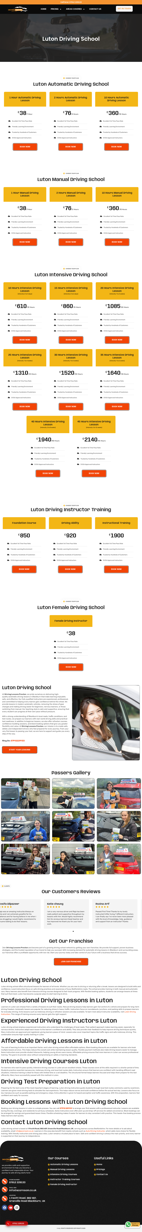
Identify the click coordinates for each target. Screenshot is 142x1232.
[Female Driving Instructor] (71, 1184)
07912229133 (18, 740)
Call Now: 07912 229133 (71, 2)
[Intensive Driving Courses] (71, 1174)
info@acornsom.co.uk (25, 1131)
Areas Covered (74, 9)
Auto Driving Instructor (95, 1131)
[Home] (117, 1164)
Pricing (54, 9)
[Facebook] (4, 1207)
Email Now (12, 1187)
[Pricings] (117, 1169)
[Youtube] (10, 1207)
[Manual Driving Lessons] (71, 1169)
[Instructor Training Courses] (71, 1179)
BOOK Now (25, 147)
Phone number (14, 1179)
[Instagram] (17, 1207)
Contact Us (95, 9)
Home (43, 9)
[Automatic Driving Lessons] (71, 1164)
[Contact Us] (117, 1174)
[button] (68, 931)
